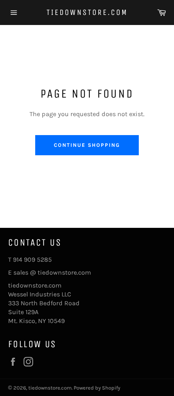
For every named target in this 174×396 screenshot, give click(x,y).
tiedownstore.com (87, 12)
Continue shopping (87, 145)
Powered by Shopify (97, 388)
